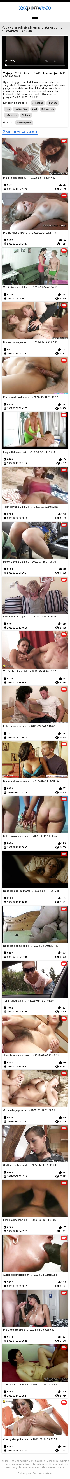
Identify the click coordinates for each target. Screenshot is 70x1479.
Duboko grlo (47, 109)
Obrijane (26, 115)
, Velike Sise (21, 109)
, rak (8, 109)
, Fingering (37, 103)
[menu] (35, 18)
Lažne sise (11, 115)
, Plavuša (53, 103)
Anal (34, 109)
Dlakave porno (25, 1473)
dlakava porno (24, 122)
